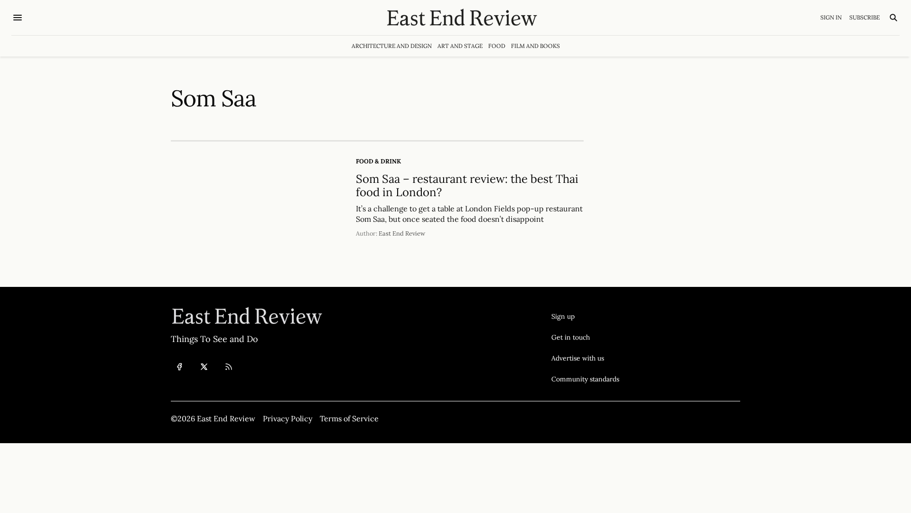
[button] (585, 316)
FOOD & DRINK (378, 161)
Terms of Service (349, 418)
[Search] (893, 17)
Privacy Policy (287, 418)
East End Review (402, 233)
